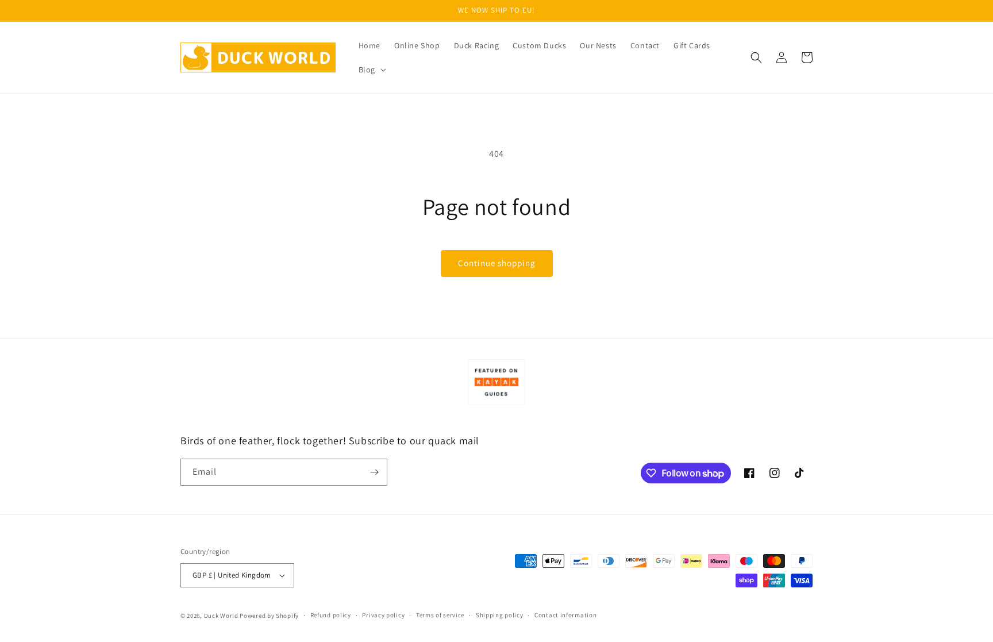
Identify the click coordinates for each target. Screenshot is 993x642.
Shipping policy (500, 615)
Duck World (221, 616)
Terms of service (440, 615)
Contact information (565, 615)
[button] (371, 69)
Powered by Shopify (269, 616)
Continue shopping (497, 262)
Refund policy (330, 615)
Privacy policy (383, 615)
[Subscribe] (374, 472)
